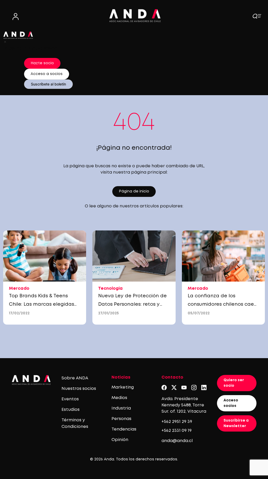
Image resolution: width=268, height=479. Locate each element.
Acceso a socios (47, 74)
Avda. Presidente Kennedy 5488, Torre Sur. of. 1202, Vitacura (183, 405)
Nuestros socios (79, 389)
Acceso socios (231, 403)
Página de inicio (134, 191)
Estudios (71, 410)
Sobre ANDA (75, 378)
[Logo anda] (135, 16)
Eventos (70, 399)
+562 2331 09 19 (176, 431)
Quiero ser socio (234, 383)
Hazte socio (42, 63)
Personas (121, 419)
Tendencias (123, 429)
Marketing (122, 387)
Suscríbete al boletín (48, 84)
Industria (121, 408)
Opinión (119, 440)
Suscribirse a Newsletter (236, 423)
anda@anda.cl (177, 441)
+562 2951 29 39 (176, 422)
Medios (119, 398)
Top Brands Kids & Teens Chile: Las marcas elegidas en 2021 (41, 304)
